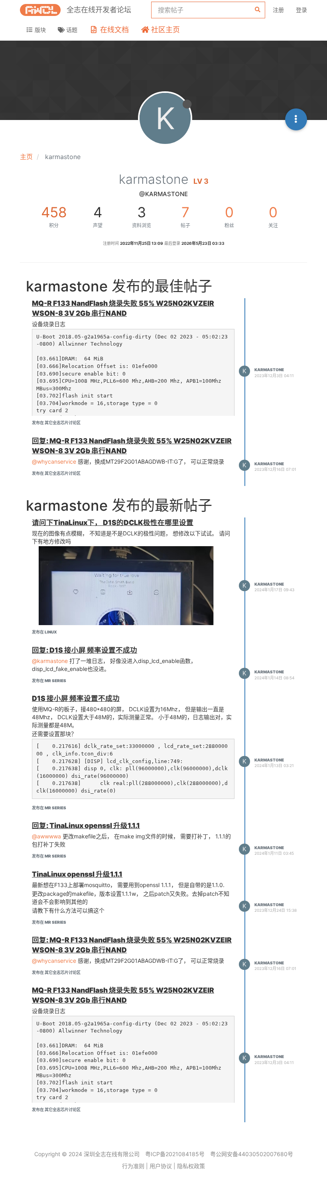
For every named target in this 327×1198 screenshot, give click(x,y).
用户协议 (161, 1166)
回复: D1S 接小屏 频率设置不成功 (84, 650)
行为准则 (133, 1166)
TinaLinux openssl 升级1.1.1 (77, 874)
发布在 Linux (44, 631)
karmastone (269, 369)
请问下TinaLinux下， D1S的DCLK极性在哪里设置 (112, 522)
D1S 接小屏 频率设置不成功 (76, 698)
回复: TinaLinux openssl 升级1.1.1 (86, 825)
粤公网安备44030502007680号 (251, 1154)
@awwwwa (46, 836)
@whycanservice (54, 461)
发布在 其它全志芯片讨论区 (56, 422)
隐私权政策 (191, 1166)
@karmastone (50, 660)
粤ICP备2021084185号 (175, 1154)
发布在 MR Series (49, 680)
